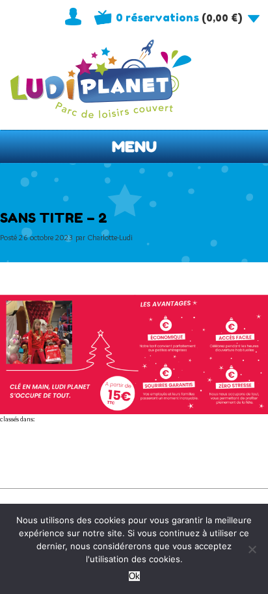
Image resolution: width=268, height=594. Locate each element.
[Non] (251, 549)
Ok (134, 576)
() (179, 17)
